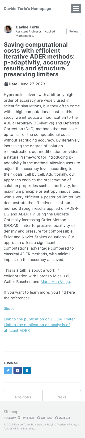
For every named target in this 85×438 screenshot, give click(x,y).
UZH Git (64, 418)
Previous (23, 397)
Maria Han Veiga (55, 281)
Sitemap (11, 411)
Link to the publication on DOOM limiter (39, 319)
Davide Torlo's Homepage (27, 8)
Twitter (27, 418)
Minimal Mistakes (23, 428)
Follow (73, 31)
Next (61, 397)
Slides (9, 308)
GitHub (46, 418)
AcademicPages (66, 424)
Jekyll (50, 424)
